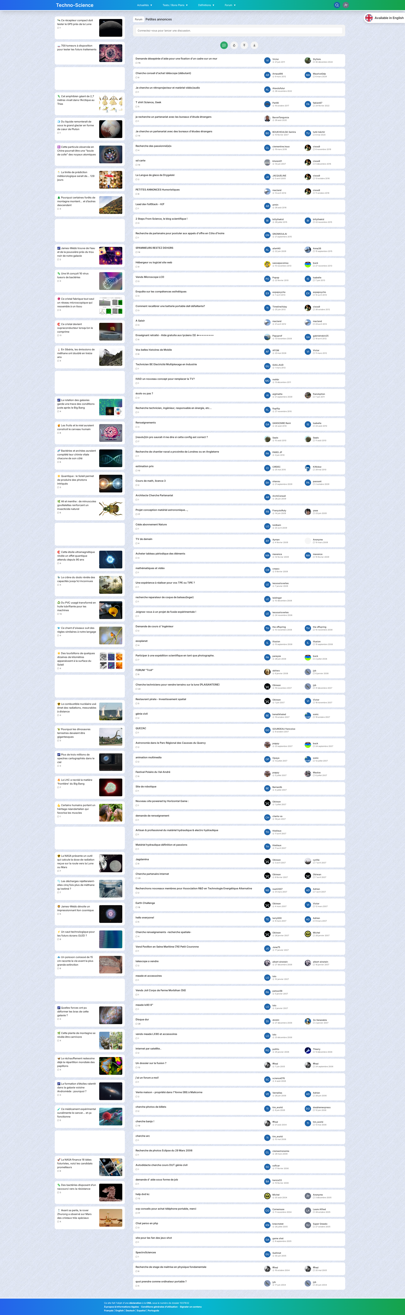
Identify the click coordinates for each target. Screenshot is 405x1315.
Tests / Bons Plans (175, 5)
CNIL (149, 1303)
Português (153, 1310)
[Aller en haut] (244, 45)
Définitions (206, 5)
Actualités (145, 5)
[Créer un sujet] (224, 45)
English (119, 1310)
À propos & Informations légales (121, 1306)
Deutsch (130, 1310)
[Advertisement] (90, 78)
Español (141, 1310)
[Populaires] (234, 45)
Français (108, 1310)
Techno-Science (74, 5)
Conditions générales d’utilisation (159, 1306)
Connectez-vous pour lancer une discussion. (164, 30)
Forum (230, 5)
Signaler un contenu (191, 1306)
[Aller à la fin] (254, 45)
